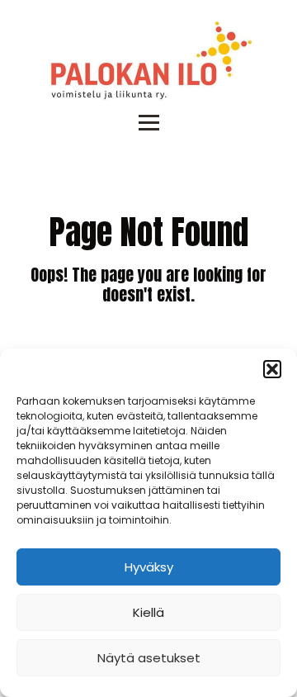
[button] (272, 369)
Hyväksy (149, 567)
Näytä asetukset (148, 657)
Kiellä (148, 612)
